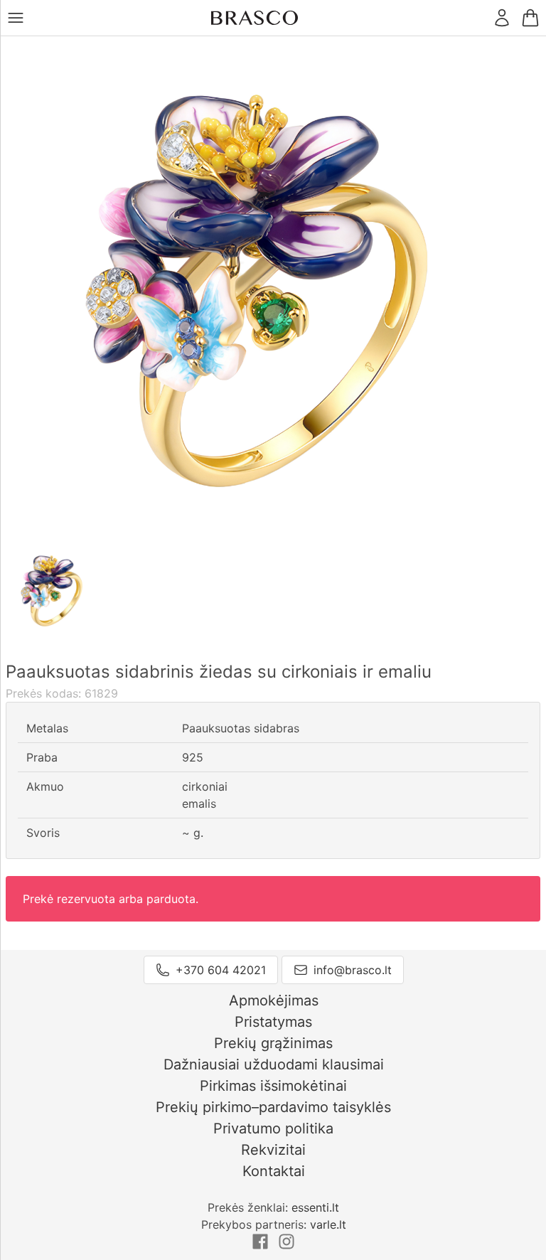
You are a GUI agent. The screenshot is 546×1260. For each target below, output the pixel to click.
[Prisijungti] (502, 18)
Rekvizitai (273, 1149)
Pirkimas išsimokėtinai (273, 1085)
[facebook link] (262, 1246)
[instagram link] (286, 1246)
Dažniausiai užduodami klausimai (274, 1064)
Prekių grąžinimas (273, 1043)
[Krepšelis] (530, 18)
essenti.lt (315, 1207)
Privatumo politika (273, 1128)
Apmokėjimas (273, 1000)
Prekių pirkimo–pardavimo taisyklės (273, 1107)
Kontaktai (273, 1171)
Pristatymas (273, 1021)
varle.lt (328, 1224)
